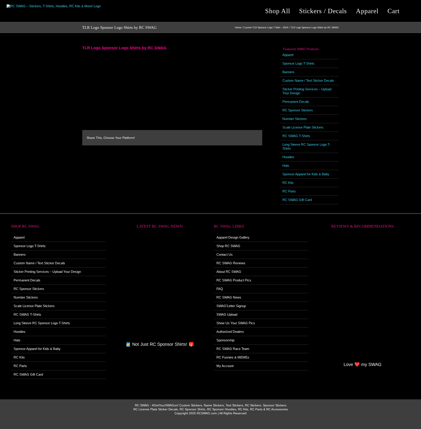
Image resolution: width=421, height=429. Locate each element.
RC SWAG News (228, 297)
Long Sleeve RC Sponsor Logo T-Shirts (42, 323)
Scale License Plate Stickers (302, 127)
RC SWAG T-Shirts (296, 136)
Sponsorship (225, 340)
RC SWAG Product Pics (233, 280)
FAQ (219, 289)
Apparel (287, 55)
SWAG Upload (226, 314)
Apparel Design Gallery (233, 237)
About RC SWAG (228, 271)
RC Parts (289, 191)
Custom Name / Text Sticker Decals (308, 80)
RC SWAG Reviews (230, 263)
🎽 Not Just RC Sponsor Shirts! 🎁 (159, 344)
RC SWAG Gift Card (297, 200)
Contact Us (224, 254)
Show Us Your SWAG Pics (235, 323)
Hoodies (288, 157)
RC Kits (288, 183)
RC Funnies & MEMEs (232, 357)
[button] (410, 11)
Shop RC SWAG (228, 246)
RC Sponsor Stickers (297, 110)
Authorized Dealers (230, 331)
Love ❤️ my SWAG (363, 364)
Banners (288, 72)
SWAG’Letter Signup (231, 306)
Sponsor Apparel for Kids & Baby (305, 174)
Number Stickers (294, 119)
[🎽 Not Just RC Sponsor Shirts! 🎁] (159, 287)
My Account (225, 366)
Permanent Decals (295, 101)
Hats (285, 165)
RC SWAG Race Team (232, 349)
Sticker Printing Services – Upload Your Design (47, 271)
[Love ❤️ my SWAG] (362, 297)
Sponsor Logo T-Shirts (298, 63)
